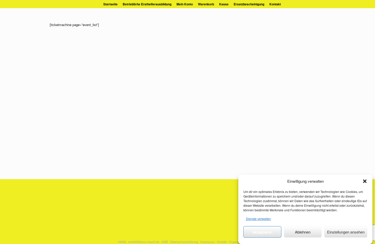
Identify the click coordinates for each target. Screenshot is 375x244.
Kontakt (275, 4)
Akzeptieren (262, 232)
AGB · (165, 242)
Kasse (224, 4)
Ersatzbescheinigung (249, 4)
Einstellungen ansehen (346, 232)
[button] (364, 181)
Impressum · (208, 242)
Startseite (110, 4)
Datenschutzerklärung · (184, 242)
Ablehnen (302, 232)
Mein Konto (185, 4)
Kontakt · (222, 242)
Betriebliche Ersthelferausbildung (147, 4)
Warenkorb (206, 4)
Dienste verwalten (258, 218)
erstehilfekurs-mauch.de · (144, 242)
